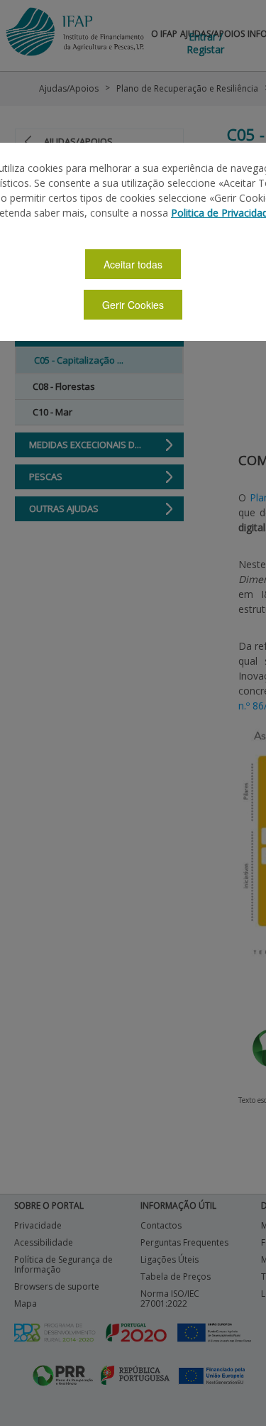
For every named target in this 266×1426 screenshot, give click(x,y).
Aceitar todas (133, 264)
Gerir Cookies (133, 305)
